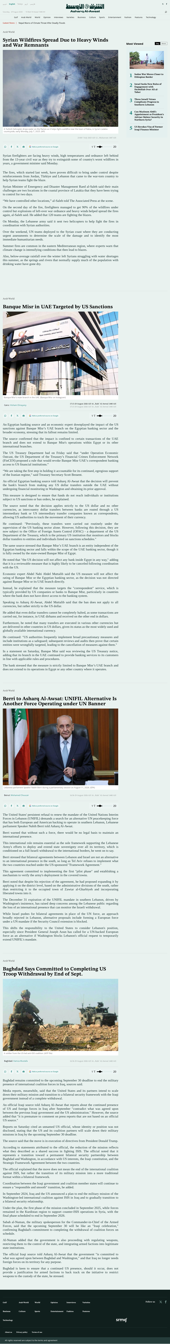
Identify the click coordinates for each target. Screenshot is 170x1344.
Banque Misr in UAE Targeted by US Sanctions (58, 306)
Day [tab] (157, 43)
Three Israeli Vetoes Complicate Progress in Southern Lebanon (146, 102)
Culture (92, 17)
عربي (5, 4)
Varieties (70, 17)
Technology (151, 17)
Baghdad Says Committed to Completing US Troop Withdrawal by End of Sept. (54, 972)
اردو (26, 4)
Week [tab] (164, 43)
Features (139, 17)
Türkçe (20, 4)
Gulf (16, 17)
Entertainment (114, 17)
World (37, 17)
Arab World (26, 17)
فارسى (32, 4)
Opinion (47, 17)
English (12, 4)
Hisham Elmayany (18, 405)
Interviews (58, 17)
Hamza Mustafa (20, 1061)
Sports (102, 17)
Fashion (127, 17)
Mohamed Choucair (20, 795)
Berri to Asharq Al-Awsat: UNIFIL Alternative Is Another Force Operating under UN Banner (60, 701)
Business (82, 17)
